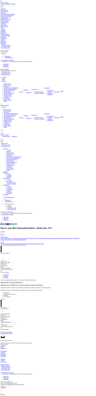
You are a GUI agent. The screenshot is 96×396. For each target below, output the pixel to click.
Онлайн (3, 360)
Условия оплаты (5, 364)
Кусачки (26, 243)
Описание (6, 274)
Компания (9, 187)
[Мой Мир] (6, 224)
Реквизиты (3, 355)
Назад (9, 150)
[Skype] (14, 224)
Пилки (13, 243)
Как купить (9, 181)
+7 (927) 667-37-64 (5, 45)
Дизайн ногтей (71, 238)
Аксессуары (12, 239)
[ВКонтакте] (1, 224)
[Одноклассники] (3, 224)
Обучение (9, 175)
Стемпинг (6, 239)
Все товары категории (6, 332)
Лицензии (3, 353)
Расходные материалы (6, 243)
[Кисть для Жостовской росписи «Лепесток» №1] (2, 259)
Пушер (30, 243)
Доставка (6, 276)
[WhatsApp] (12, 224)
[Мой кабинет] (1, 132)
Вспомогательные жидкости (27, 238)
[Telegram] (16, 224)
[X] (8, 224)
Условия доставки (5, 366)
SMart (24, 239)
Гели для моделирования (40, 238)
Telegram (6, 65)
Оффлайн (3, 359)
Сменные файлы (36, 243)
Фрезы (17, 243)
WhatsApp (6, 66)
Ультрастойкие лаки (52, 238)
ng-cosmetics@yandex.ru (8, 60)
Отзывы (6, 277)
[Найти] (2, 7)
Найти (2, 387)
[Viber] (10, 224)
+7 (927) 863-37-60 (5, 48)
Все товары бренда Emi (7, 333)
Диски (42, 243)
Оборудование (19, 239)
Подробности (4, 265)
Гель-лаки (17, 238)
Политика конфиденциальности (9, 383)
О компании (4, 351)
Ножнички (21, 243)
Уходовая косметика (62, 238)
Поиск (2, 347)
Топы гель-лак (11, 238)
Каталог (9, 151)
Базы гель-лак (4, 238)
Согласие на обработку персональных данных (12, 384)
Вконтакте (6, 64)
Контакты (3, 345)
